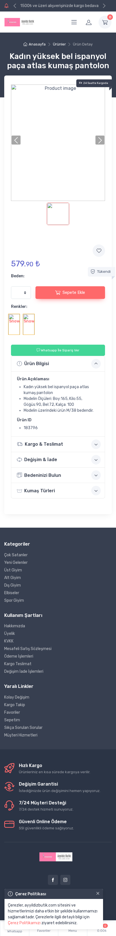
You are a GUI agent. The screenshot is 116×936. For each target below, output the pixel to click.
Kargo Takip (14, 704)
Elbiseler (11, 593)
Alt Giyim (12, 577)
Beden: (17, 276)
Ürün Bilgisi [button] (36, 363)
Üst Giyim (13, 570)
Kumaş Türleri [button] (39, 490)
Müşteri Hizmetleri (20, 735)
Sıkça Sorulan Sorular (23, 727)
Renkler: (19, 306)
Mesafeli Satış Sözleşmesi (28, 648)
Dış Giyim (12, 585)
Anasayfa (37, 44)
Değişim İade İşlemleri (23, 671)
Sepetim (12, 720)
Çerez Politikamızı (24, 923)
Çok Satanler (16, 555)
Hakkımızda (14, 626)
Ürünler (59, 44)
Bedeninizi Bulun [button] (42, 475)
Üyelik (9, 633)
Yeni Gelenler (16, 562)
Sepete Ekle (74, 292)
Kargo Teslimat (18, 664)
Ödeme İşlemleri (18, 656)
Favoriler (12, 712)
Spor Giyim (14, 600)
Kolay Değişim (16, 697)
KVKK (9, 641)
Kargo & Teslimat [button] (44, 444)
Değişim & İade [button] (40, 459)
